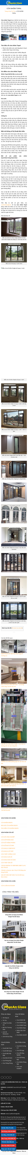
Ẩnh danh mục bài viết (17, 628)
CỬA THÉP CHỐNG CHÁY (8, 854)
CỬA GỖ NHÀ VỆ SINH (7, 845)
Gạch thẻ (17, 1135)
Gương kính (10, 1124)
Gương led (4, 1119)
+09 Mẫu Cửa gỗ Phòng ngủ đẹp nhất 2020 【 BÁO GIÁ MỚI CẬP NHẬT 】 (13, 784)
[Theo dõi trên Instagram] (5, 1077)
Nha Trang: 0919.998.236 (8, 1138)
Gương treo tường (22, 1129)
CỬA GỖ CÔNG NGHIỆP (8, 837)
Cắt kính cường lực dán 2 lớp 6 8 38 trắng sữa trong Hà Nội (13, 871)
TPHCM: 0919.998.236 (7, 1142)
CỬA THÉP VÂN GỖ (6, 862)
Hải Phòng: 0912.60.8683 (8, 1131)
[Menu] (2, 2)
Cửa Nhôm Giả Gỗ (22, 1035)
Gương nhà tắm (21, 1119)
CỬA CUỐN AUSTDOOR (8, 885)
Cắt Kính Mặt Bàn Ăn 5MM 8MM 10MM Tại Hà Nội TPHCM (13, 866)
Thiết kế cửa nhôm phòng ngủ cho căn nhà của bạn (13, 762)
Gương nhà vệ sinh (12, 1119)
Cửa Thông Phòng (8, 1063)
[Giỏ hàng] (26, 2)
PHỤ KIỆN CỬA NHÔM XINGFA (10, 828)
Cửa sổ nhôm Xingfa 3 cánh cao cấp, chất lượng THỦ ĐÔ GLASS (14, 809)
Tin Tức (13, 11)
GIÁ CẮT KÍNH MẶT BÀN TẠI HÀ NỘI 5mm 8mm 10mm (12, 876)
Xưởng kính (4, 1124)
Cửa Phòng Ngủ (7, 1060)
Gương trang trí (18, 1124)
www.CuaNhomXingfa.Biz (13, 1113)
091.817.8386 (9, 1106)
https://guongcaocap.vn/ (19, 1117)
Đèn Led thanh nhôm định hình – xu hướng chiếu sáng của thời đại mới (12, 685)
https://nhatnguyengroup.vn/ (18, 1133)
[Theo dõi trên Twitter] (7, 1077)
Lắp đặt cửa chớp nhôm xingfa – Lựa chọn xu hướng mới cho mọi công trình (13, 745)
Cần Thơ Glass (18, 1127)
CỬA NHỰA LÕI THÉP (7, 851)
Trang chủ (7, 11)
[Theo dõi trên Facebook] (2, 1077)
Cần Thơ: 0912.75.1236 (7, 1145)
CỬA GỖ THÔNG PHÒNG (8, 842)
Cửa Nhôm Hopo (21, 1028)
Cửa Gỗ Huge (20, 1050)
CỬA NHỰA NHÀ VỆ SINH (8, 859)
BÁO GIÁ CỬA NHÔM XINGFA (9, 825)
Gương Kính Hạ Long (18, 1122)
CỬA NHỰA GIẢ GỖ (6, 857)
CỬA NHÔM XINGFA (6, 822)
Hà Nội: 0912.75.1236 (7, 1128)
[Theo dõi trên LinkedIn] (10, 1077)
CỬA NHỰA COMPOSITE (8, 848)
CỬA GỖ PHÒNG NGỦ (7, 839)
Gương (22, 1135)
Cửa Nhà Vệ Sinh (7, 1058)
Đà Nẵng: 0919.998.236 (7, 1135)
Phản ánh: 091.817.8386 (8, 1149)
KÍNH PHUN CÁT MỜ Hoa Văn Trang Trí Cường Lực (12, 654)
